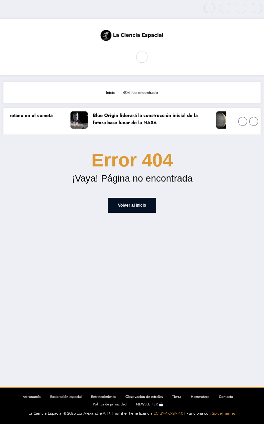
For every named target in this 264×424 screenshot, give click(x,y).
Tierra (176, 396)
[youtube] (257, 8)
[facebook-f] (209, 8)
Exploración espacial (65, 396)
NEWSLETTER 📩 (149, 404)
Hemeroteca (200, 396)
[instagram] (241, 8)
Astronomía (32, 396)
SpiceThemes (223, 413)
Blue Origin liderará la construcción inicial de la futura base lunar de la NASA (143, 119)
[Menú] (121, 57)
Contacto (226, 396)
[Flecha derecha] (254, 121)
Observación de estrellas (144, 396)
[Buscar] (141, 57)
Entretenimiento (103, 396)
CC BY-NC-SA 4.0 (168, 413)
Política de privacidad (109, 404)
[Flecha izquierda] (243, 121)
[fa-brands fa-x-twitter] (225, 8)
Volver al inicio (132, 205)
